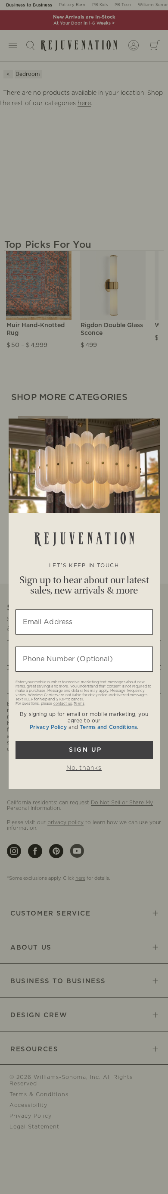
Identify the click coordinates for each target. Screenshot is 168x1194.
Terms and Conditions (108, 727)
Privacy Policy (48, 727)
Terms (79, 704)
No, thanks (84, 768)
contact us (62, 704)
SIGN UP (84, 750)
